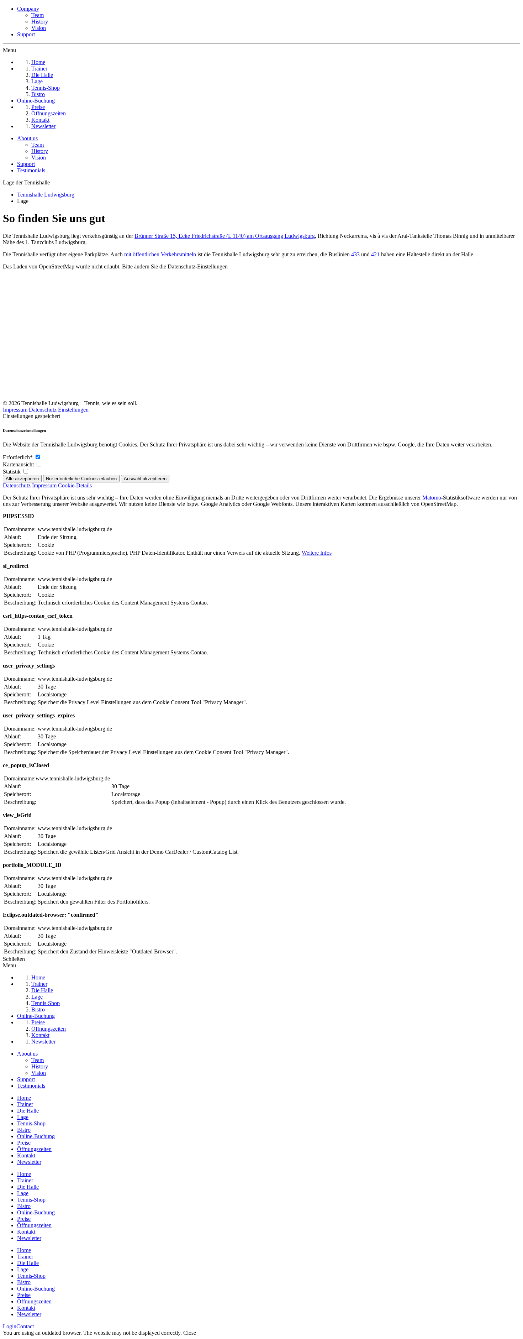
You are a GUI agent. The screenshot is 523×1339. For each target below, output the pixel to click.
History (39, 22)
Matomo (431, 498)
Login (9, 1326)
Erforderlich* (18, 457)
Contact (25, 1326)
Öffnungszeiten (34, 1149)
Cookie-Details (75, 485)
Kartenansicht (19, 464)
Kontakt (26, 1155)
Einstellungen (73, 410)
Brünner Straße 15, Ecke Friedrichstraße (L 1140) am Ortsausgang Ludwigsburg (224, 236)
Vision (38, 28)
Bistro (24, 1130)
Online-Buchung (36, 1136)
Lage (22, 1117)
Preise (24, 1143)
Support (26, 34)
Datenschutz (43, 410)
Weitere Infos (317, 553)
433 (355, 254)
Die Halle (28, 1111)
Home (24, 1098)
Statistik (12, 472)
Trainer (25, 1104)
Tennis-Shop (31, 1123)
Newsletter (29, 1162)
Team (37, 15)
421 (375, 254)
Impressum (15, 410)
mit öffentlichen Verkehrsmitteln (160, 254)
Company (28, 9)
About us (27, 138)
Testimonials (31, 170)
